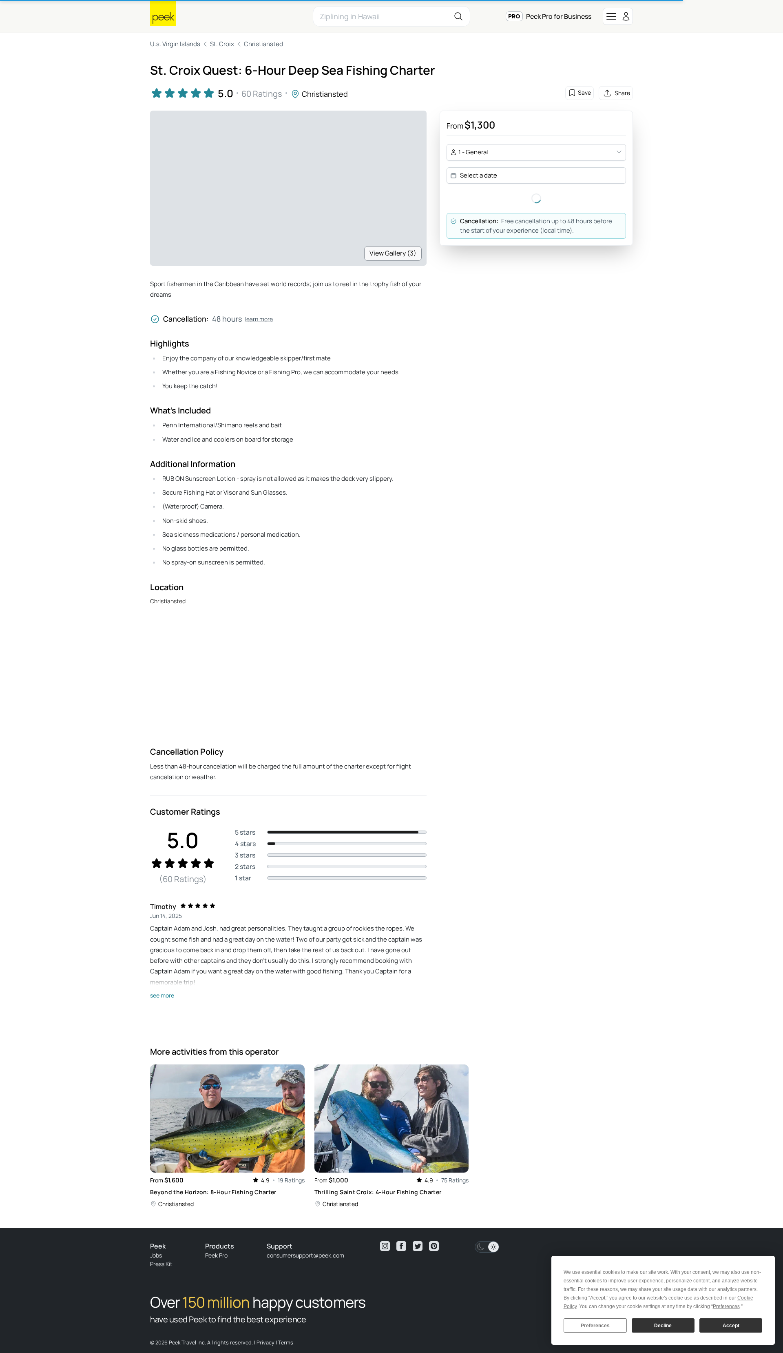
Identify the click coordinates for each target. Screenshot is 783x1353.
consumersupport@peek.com (305, 1255)
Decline (663, 1326)
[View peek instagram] (385, 1246)
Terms (285, 1342)
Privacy (265, 1342)
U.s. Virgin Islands (175, 44)
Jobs (156, 1255)
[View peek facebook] (401, 1246)
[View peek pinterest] (434, 1246)
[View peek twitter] (417, 1246)
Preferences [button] (726, 1306)
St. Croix (222, 44)
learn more (259, 319)
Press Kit (161, 1264)
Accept (731, 1326)
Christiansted (263, 44)
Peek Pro (216, 1255)
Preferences (595, 1326)
